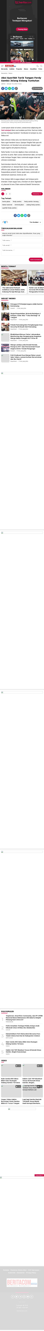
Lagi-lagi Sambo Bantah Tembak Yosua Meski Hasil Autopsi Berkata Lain (32, 1102)
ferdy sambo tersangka (32, 201)
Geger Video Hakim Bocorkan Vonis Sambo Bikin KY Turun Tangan (10, 1101)
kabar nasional (7, 204)
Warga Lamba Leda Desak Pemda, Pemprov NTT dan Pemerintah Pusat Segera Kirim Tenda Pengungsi (25, 347)
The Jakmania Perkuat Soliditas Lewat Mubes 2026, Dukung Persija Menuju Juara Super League (13, 291)
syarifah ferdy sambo (9, 208)
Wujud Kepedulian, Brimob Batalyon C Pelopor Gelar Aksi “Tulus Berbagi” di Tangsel (25, 315)
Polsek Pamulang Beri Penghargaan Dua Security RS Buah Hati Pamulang (26, 326)
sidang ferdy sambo (33, 204)
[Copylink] (16, 88)
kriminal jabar (19, 204)
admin (3, 84)
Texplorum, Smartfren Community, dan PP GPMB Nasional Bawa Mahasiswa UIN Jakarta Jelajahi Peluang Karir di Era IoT (24, 1017)
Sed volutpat (6, 130)
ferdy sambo (17, 201)
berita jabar (6, 201)
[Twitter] (6, 88)
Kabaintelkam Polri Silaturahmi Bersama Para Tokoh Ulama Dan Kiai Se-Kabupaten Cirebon (23, 1035)
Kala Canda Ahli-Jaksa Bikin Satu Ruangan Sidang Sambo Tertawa (21, 1043)
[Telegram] (12, 88)
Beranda (4, 73)
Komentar (38, 88)
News (10, 73)
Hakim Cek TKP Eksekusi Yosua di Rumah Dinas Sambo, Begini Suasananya (23, 1051)
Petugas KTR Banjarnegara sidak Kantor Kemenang (26, 305)
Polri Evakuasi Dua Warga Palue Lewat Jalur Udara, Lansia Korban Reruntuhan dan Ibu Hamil (26, 357)
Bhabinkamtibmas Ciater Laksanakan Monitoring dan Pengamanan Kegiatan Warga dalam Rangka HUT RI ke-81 (25, 336)
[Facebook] (2, 88)
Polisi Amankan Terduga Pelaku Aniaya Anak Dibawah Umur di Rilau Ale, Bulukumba (22, 1027)
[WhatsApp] (9, 88)
